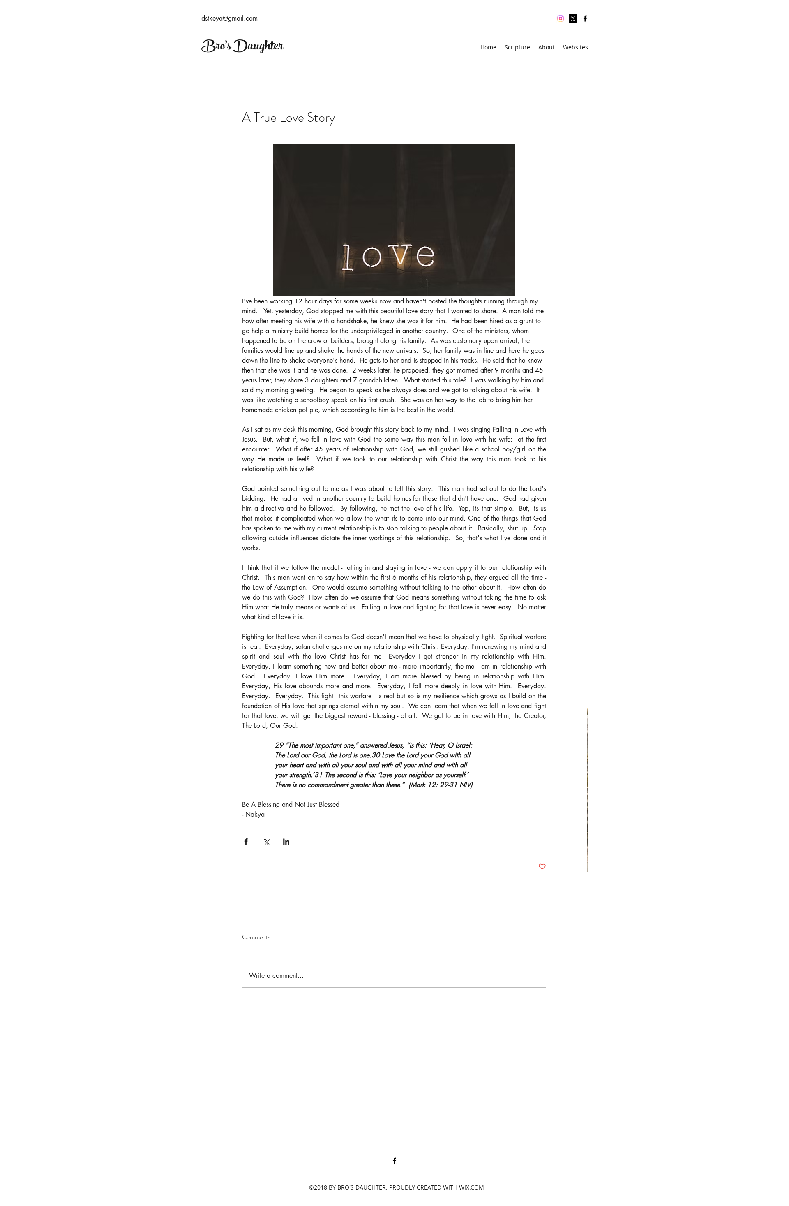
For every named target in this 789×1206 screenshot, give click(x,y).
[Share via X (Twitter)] (266, 841)
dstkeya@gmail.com (229, 18)
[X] (573, 18)
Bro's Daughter (242, 47)
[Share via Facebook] (246, 841)
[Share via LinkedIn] (286, 841)
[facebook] (585, 18)
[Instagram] (560, 18)
